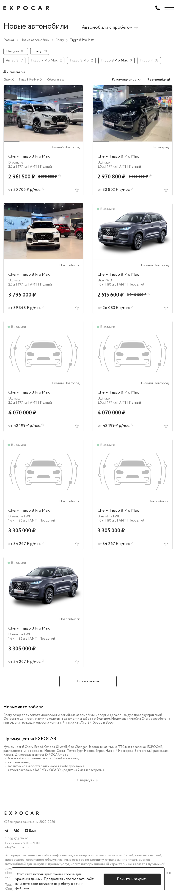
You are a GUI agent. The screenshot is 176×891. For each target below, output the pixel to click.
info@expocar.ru (17, 847)
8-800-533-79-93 (16, 839)
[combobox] (123, 80)
